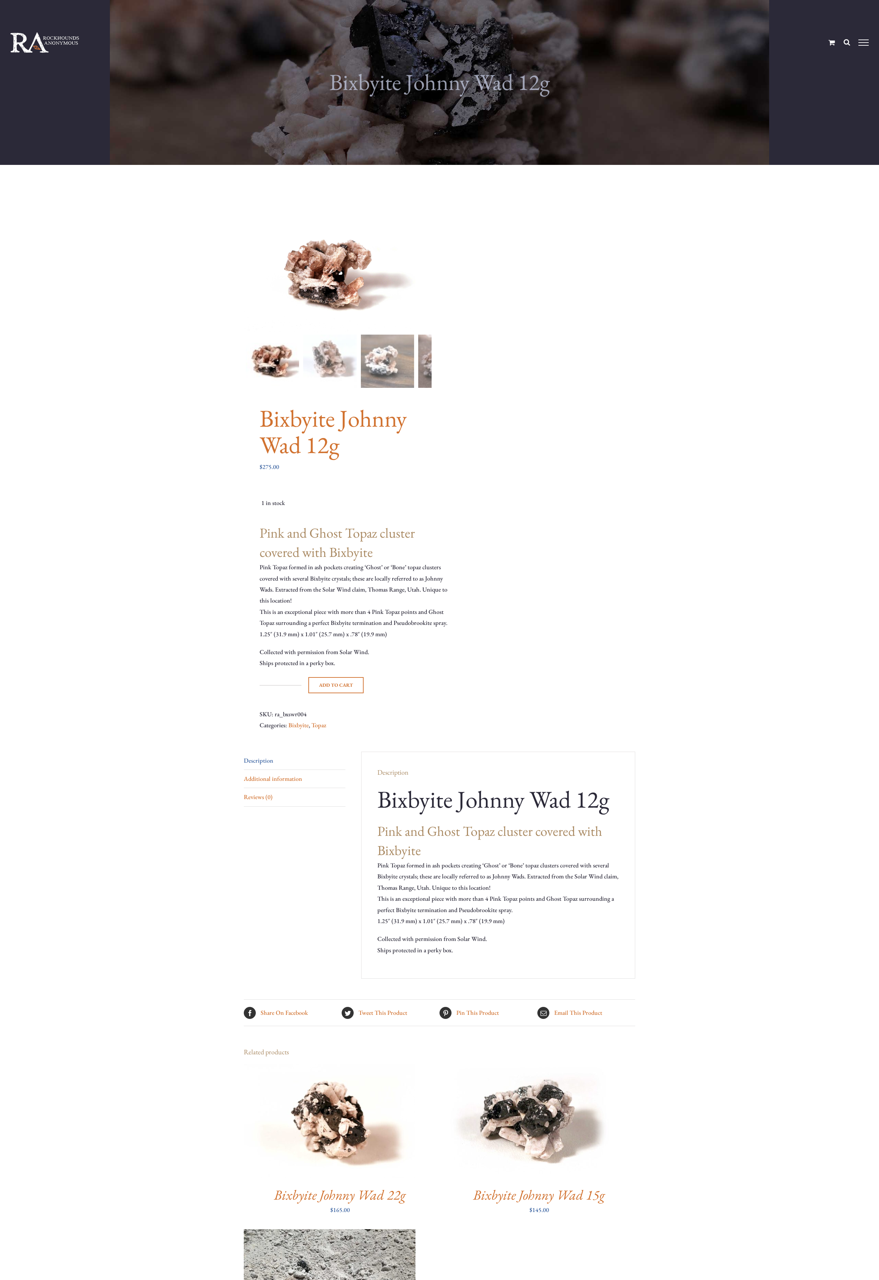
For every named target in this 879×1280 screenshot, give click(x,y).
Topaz (318, 725)
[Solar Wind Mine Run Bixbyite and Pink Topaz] (329, 1234)
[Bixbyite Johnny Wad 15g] (529, 1069)
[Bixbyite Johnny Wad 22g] (329, 1069)
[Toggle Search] (847, 42)
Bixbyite (298, 725)
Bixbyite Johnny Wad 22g (340, 1195)
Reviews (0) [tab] (258, 797)
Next (427, 274)
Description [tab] (258, 760)
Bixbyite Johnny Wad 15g (539, 1195)
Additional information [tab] (273, 779)
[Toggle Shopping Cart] (832, 42)
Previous (249, 274)
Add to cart (336, 685)
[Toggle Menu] (863, 43)
